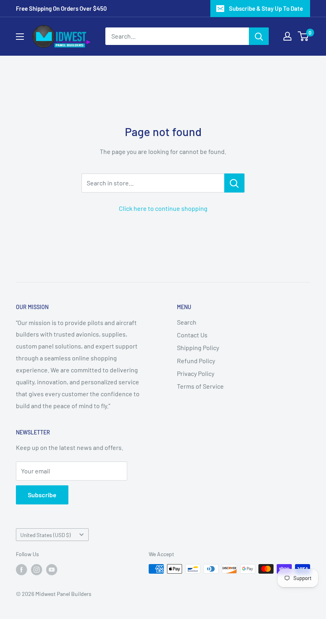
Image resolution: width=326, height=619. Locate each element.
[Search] (259, 36)
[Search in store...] (234, 183)
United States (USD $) (45, 534)
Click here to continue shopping (163, 208)
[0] (304, 36)
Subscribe (42, 494)
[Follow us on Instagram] (36, 569)
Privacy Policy (195, 373)
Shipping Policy (198, 347)
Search (186, 322)
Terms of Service (200, 386)
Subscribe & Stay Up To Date (266, 8)
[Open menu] (20, 36)
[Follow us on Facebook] (21, 569)
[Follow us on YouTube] (51, 569)
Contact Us (192, 335)
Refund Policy (196, 360)
